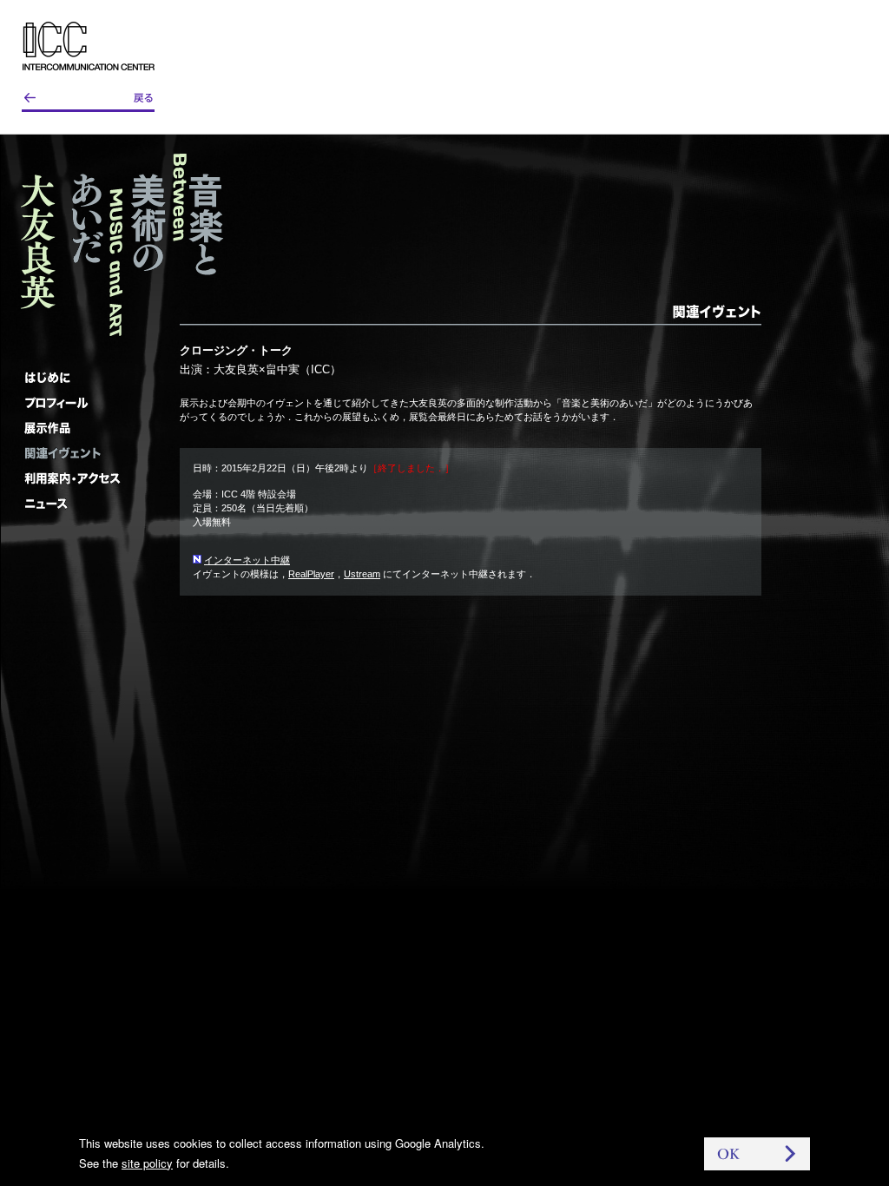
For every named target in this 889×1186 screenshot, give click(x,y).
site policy (147, 1163)
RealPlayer (311, 574)
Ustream (362, 574)
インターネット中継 (247, 560)
